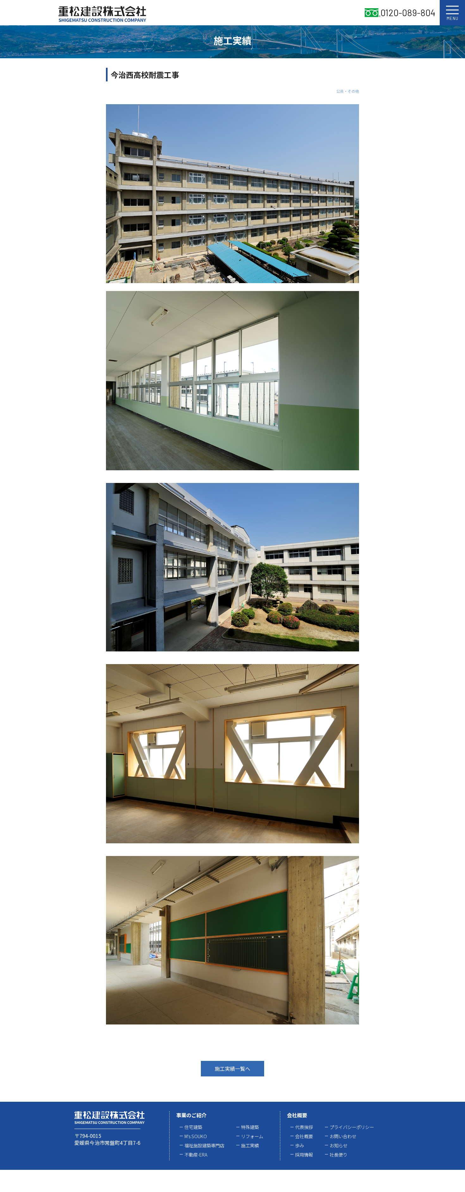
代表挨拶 (304, 1127)
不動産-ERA (195, 1154)
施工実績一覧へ (232, 1068)
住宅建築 (193, 1127)
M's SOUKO (195, 1136)
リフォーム (252, 1136)
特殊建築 (250, 1127)
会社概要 (297, 1115)
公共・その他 (347, 91)
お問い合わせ (343, 1136)
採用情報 (304, 1154)
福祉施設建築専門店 (204, 1145)
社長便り (338, 1154)
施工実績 (250, 1145)
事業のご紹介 (191, 1115)
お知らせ (338, 1145)
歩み (299, 1145)
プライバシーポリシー (352, 1127)
